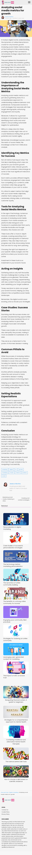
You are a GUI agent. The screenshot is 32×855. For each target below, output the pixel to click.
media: (12, 472)
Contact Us (5, 810)
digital (11, 469)
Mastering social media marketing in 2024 (8, 499)
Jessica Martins (9, 16)
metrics (18, 472)
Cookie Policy (5, 812)
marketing (5, 472)
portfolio (24, 472)
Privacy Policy (6, 814)
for (16, 469)
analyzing (4, 469)
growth (21, 469)
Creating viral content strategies (23, 499)
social (3, 476)
